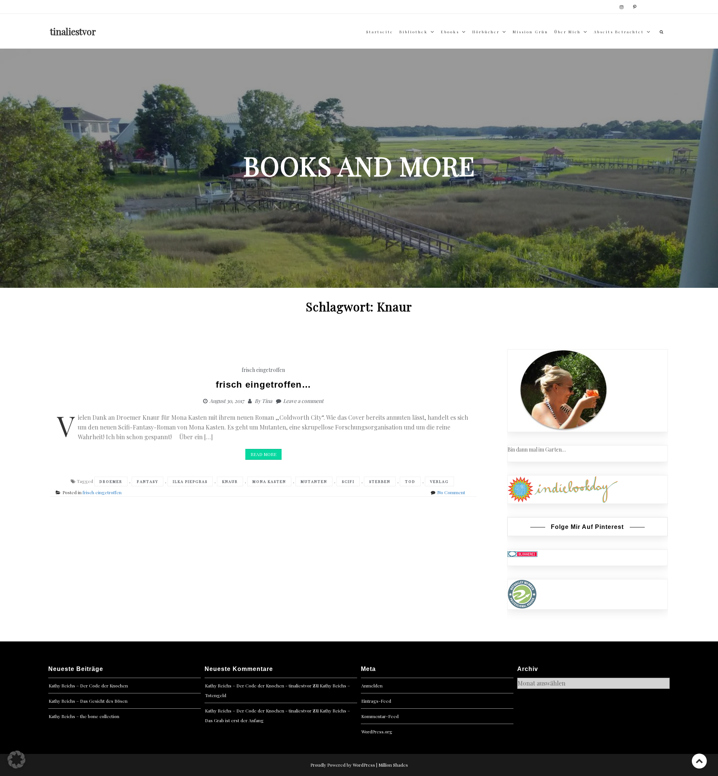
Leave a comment (303, 400)
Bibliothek (413, 31)
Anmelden (372, 686)
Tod (410, 481)
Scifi (348, 481)
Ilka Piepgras (190, 481)
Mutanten (314, 481)
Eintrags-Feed (376, 701)
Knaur (230, 481)
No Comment (451, 492)
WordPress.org (376, 732)
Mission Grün (530, 31)
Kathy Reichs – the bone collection (84, 716)
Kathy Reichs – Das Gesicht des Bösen (88, 701)
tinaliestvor (73, 31)
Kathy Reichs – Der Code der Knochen (88, 686)
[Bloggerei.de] (522, 553)
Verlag (439, 481)
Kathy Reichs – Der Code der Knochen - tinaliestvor (258, 686)
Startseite (379, 31)
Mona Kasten (269, 481)
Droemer (110, 481)
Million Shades (393, 765)
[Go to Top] (699, 761)
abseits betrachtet (619, 31)
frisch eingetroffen (263, 369)
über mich (567, 31)
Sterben (379, 481)
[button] (16, 759)
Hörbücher (486, 31)
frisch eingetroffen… (263, 384)
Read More (263, 454)
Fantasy (147, 481)
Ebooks (450, 31)
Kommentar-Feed (380, 716)
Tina (267, 400)
